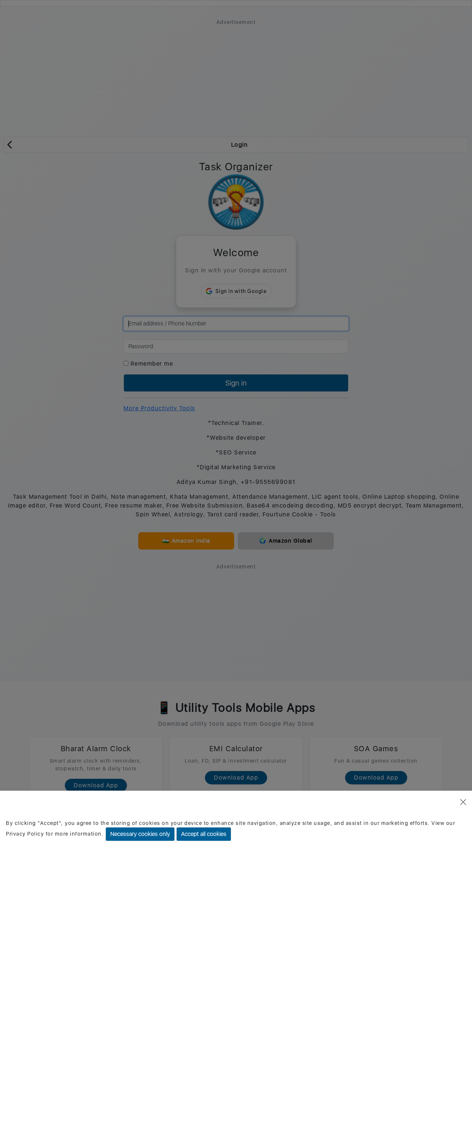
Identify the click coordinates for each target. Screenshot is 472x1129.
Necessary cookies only (140, 833)
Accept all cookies (203, 833)
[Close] (463, 802)
